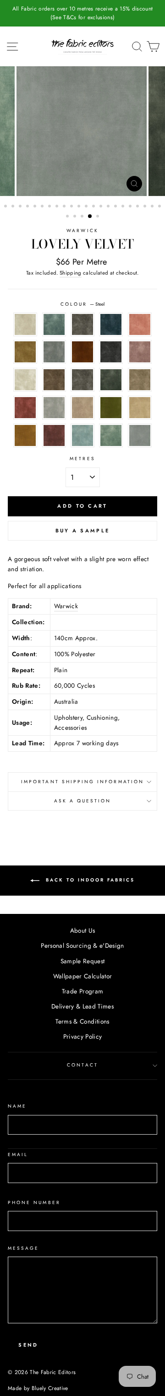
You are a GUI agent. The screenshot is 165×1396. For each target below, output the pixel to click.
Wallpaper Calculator (82, 976)
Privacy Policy (82, 1036)
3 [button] (21, 207)
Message (23, 1248)
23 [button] (68, 217)
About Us (82, 930)
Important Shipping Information (82, 781)
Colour (82, 304)
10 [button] (72, 207)
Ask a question (82, 800)
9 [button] (65, 207)
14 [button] (101, 207)
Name (17, 1106)
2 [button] (13, 207)
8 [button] (57, 207)
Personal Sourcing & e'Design (82, 945)
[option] (82, 13)
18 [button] (131, 207)
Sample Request (82, 961)
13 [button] (94, 207)
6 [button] (43, 207)
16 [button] (116, 207)
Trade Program (82, 991)
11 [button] (79, 207)
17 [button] (123, 207)
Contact (82, 1065)
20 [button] (145, 207)
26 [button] (90, 216)
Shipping (71, 272)
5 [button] (35, 207)
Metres (82, 458)
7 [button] (50, 207)
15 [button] (109, 207)
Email (18, 1154)
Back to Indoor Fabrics (89, 879)
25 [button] (83, 217)
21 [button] (153, 207)
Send (28, 1344)
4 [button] (28, 207)
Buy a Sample (82, 530)
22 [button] (160, 207)
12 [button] (87, 207)
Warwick (82, 230)
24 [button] (75, 217)
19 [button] (138, 207)
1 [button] (6, 207)
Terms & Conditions (82, 1021)
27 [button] (98, 217)
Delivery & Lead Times (82, 1006)
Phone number (34, 1202)
